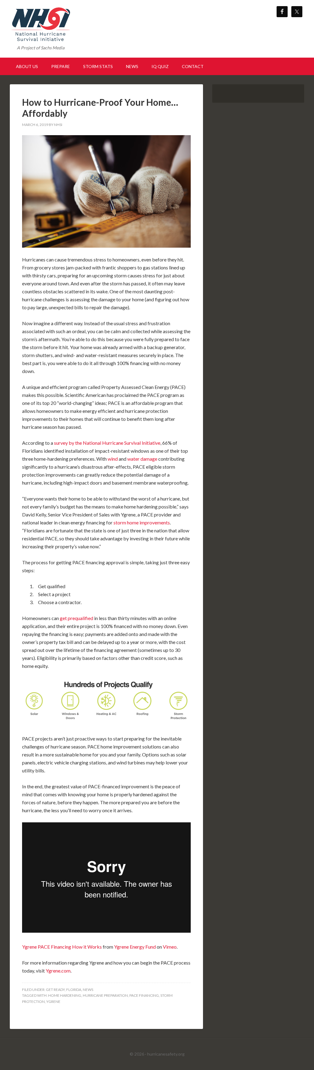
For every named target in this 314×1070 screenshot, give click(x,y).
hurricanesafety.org (166, 1054)
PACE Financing (144, 995)
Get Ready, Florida (63, 989)
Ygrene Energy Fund (135, 947)
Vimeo (170, 947)
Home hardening (64, 995)
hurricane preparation (105, 995)
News (88, 989)
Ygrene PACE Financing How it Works (62, 947)
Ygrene (53, 1001)
